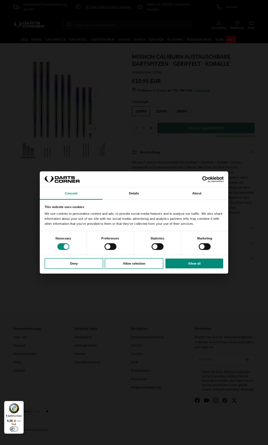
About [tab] (196, 193)
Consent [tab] (71, 193)
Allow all (194, 263)
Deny (74, 263)
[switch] (110, 246)
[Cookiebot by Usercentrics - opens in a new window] (205, 179)
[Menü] (21, 403)
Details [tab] (134, 193)
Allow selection (134, 263)
